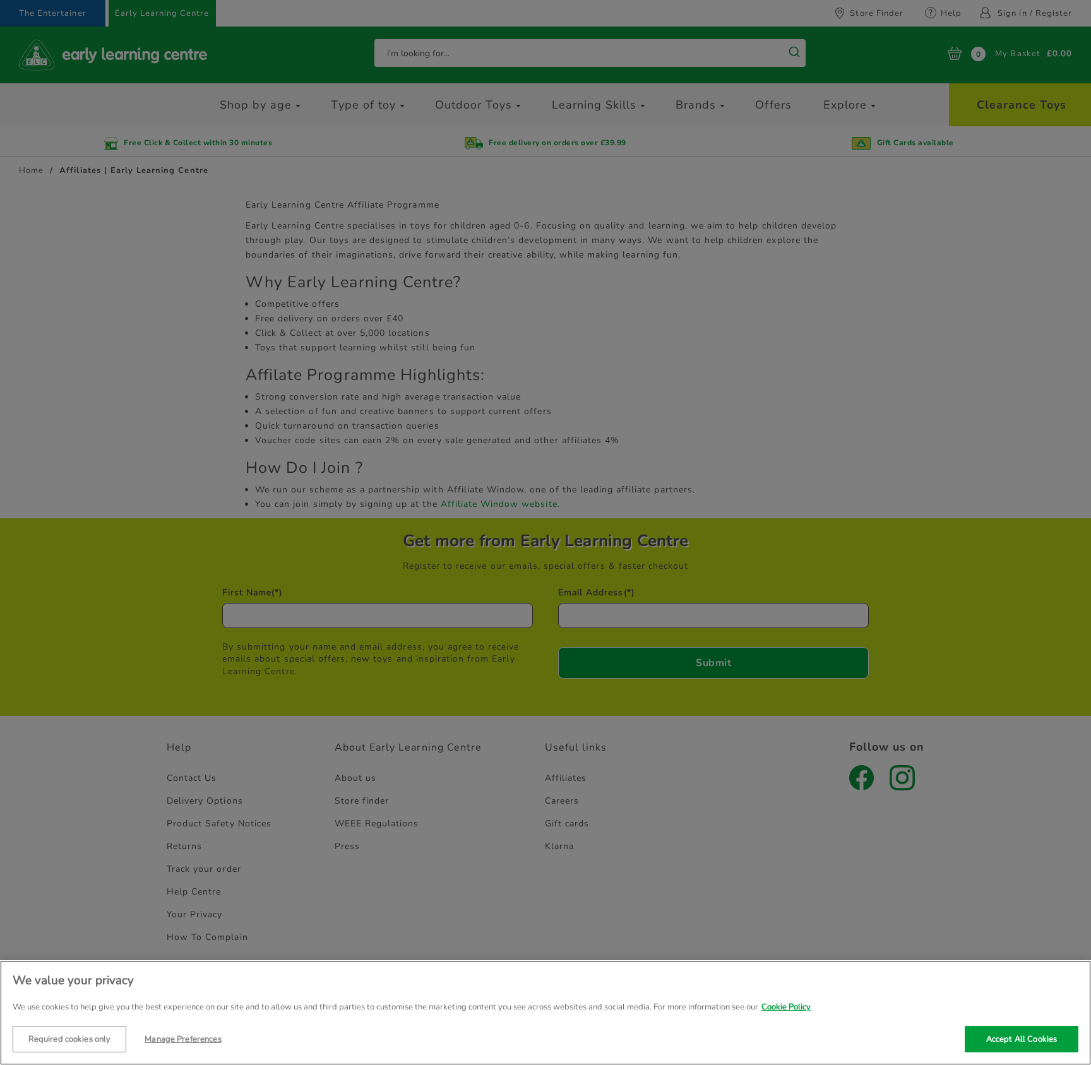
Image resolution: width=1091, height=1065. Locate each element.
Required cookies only (69, 1038)
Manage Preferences (183, 1038)
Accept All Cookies (1021, 1038)
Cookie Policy (786, 1007)
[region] (545, 1012)
